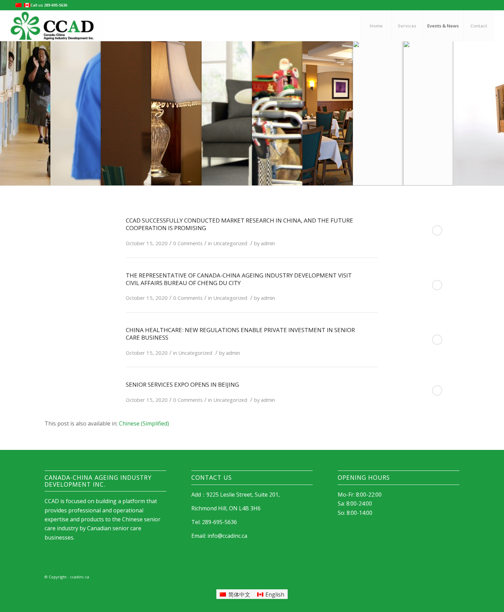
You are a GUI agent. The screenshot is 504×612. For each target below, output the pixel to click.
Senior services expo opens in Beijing (182, 384)
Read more (437, 230)
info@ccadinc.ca (227, 536)
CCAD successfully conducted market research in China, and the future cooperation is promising (239, 224)
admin (268, 243)
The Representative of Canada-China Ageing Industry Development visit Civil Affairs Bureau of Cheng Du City (239, 279)
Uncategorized (230, 243)
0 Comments (188, 243)
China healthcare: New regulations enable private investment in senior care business (240, 333)
